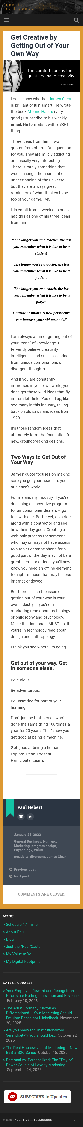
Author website (30, 816)
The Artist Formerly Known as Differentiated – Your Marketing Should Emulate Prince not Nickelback (39, 1013)
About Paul (15, 932)
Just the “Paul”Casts (23, 946)
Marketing (22, 846)
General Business (27, 841)
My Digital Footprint (23, 961)
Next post (21, 876)
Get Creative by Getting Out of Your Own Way (40, 45)
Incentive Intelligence (32, 1119)
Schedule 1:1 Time (22, 924)
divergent (37, 857)
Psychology (23, 850)
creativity (21, 857)
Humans (49, 841)
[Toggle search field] (76, 20)
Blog (10, 939)
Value (38, 850)
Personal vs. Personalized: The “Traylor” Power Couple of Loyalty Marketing (39, 1062)
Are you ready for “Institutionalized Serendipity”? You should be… (35, 1033)
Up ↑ (76, 1119)
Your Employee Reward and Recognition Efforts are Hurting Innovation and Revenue (42, 993)
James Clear (60, 98)
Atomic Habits (40, 111)
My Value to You (19, 954)
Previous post (25, 869)
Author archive (21, 816)
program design (43, 846)
